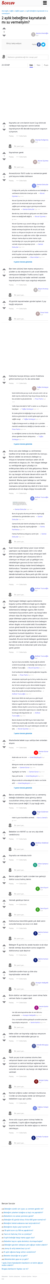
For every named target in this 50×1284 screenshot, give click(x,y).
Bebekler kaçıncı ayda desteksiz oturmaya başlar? (23, 1241)
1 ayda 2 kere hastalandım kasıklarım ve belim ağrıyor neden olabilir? (22, 1264)
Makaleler (5, 1276)
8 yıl (37, 35)
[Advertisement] (25, 95)
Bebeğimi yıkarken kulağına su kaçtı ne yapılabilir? (23, 1212)
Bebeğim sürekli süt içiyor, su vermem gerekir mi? (23, 1209)
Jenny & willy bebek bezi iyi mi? (17, 1248)
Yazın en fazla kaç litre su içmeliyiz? (18, 1234)
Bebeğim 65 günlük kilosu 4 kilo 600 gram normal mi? (25, 1219)
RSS (3, 1279)
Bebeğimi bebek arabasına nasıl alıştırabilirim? (22, 1223)
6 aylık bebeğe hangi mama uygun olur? (19, 1237)
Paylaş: (11, 136)
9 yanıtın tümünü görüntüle (23, 262)
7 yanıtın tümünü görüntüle (23, 733)
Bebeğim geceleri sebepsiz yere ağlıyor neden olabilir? (26, 1244)
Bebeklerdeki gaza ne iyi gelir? (17, 1259)
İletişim (35, 1276)
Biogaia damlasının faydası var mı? (15, 1269)
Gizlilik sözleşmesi (14, 1276)
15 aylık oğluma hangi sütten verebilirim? (20, 1252)
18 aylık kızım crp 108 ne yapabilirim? (18, 1230)
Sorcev (16, 3)
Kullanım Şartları (26, 1276)
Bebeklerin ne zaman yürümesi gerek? (19, 1216)
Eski (31, 65)
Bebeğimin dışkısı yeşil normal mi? (17, 1227)
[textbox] (27, 57)
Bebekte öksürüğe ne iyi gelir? (16, 1255)
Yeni (38, 65)
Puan (46, 65)
